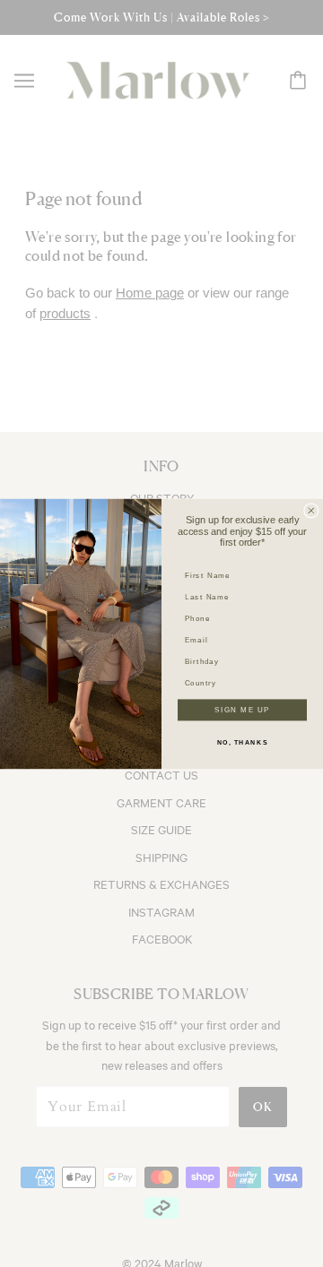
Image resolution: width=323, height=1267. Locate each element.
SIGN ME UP (241, 709)
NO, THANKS (242, 742)
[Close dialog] (311, 510)
